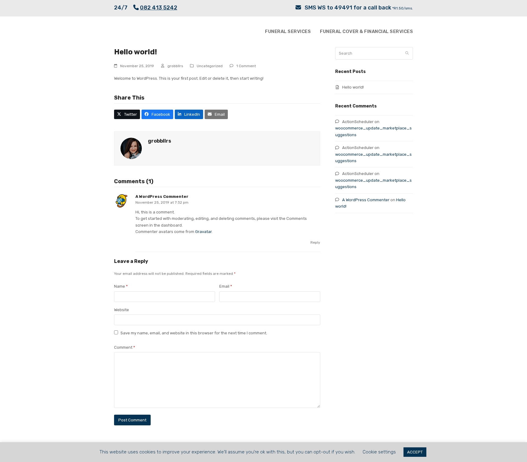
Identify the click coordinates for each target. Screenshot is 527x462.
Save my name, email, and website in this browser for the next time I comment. (193, 333)
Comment (124, 347)
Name (121, 286)
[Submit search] (407, 53)
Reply (315, 242)
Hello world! (353, 87)
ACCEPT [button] (415, 452)
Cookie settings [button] (379, 452)
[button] (127, 114)
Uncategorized (210, 66)
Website (121, 309)
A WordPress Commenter (161, 196)
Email (225, 286)
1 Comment (246, 66)
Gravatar (203, 231)
